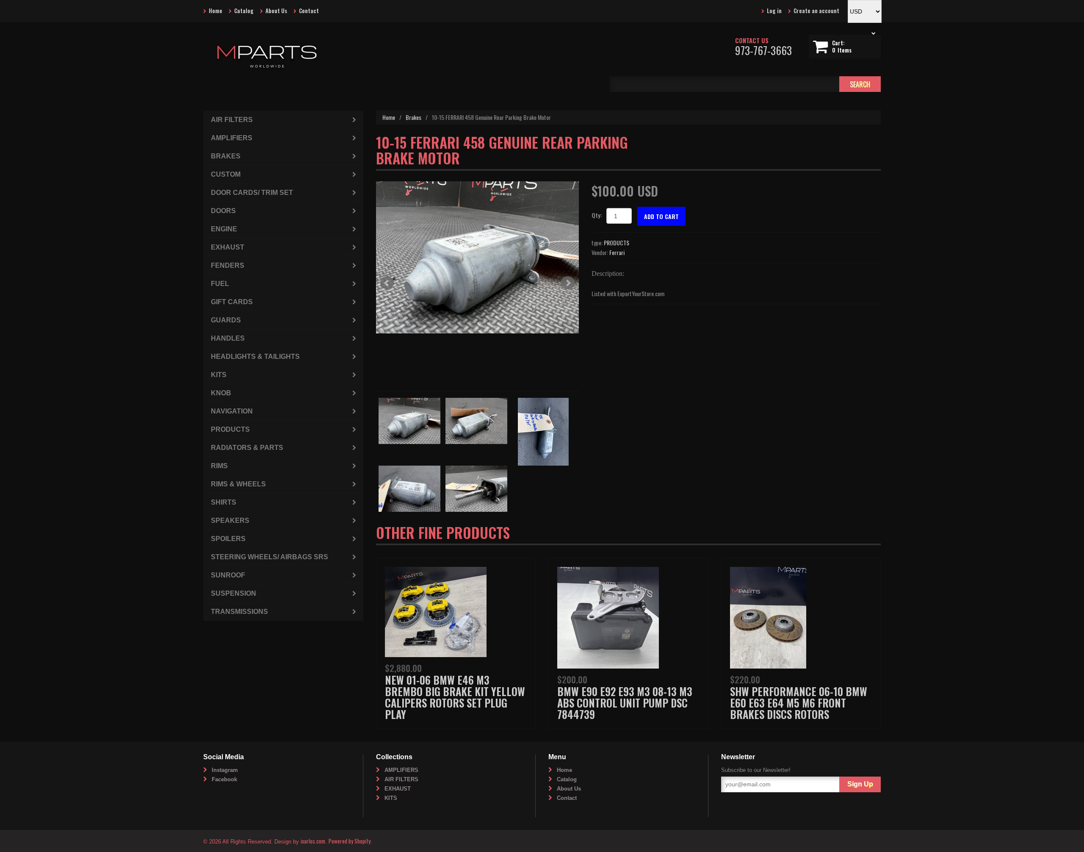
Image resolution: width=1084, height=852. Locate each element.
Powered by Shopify (350, 841)
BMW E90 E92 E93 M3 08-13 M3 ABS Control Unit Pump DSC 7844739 (624, 702)
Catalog (244, 10)
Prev (387, 283)
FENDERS (227, 265)
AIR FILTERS (232, 119)
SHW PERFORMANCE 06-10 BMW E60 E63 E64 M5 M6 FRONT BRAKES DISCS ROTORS (798, 702)
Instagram (225, 770)
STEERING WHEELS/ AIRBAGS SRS (269, 557)
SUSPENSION (233, 593)
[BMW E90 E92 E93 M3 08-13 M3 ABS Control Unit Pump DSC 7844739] (608, 616)
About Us (276, 10)
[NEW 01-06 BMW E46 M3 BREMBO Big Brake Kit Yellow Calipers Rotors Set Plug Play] (436, 610)
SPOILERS (228, 538)
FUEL (220, 283)
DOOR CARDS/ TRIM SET (252, 192)
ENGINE (224, 229)
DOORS (223, 210)
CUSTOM (226, 174)
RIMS (219, 465)
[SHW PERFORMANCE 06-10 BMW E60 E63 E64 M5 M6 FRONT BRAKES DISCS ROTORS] (768, 616)
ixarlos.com (313, 841)
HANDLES (228, 338)
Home (215, 10)
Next (568, 283)
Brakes (413, 117)
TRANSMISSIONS (239, 611)
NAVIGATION (232, 411)
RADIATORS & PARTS (247, 447)
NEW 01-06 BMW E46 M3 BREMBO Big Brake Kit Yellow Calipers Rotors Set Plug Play (455, 697)
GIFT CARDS (232, 301)
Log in (774, 10)
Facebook (224, 779)
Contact (309, 10)
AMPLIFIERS (231, 138)
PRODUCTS (616, 242)
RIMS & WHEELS (238, 484)
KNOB (221, 393)
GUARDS (226, 320)
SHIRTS (223, 502)
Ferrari (617, 252)
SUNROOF (228, 575)
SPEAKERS (230, 520)
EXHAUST (227, 247)
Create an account (816, 10)
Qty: (597, 215)
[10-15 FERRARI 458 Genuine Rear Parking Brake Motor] (477, 257)
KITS (219, 374)
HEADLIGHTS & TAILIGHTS (255, 356)
